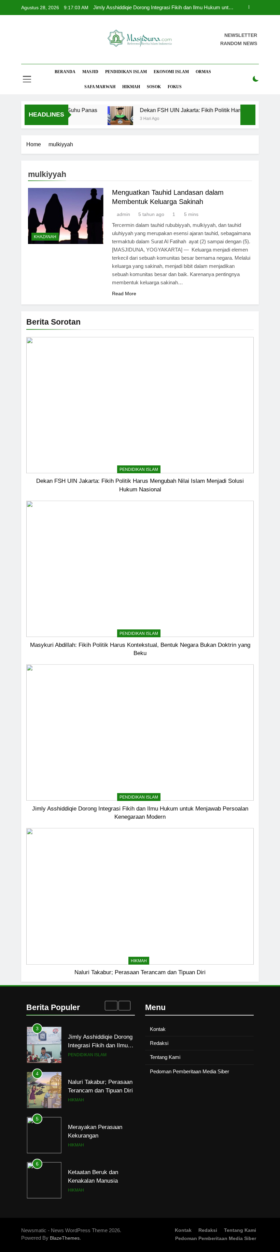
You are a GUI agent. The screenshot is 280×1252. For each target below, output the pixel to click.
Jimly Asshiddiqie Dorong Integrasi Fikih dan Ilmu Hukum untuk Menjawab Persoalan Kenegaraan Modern (163, 7)
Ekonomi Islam (171, 71)
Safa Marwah (99, 86)
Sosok (154, 86)
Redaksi (159, 1043)
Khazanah (45, 236)
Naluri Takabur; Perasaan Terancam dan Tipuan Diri (140, 972)
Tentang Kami (165, 1057)
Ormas (203, 71)
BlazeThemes (65, 1238)
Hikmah (131, 86)
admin (123, 214)
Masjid (90, 71)
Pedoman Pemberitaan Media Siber (189, 1071)
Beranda (65, 71)
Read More (124, 293)
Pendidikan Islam (126, 71)
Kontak (158, 1029)
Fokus (175, 86)
